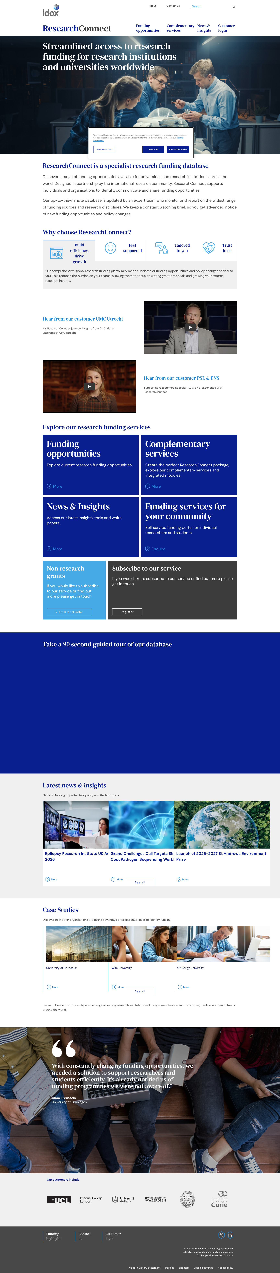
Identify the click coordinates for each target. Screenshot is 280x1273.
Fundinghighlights (54, 1236)
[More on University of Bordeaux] (51, 988)
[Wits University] (158, 944)
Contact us (85, 1236)
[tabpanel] (140, 277)
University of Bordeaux (61, 968)
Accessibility (225, 1267)
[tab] (69, 253)
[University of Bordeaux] (92, 944)
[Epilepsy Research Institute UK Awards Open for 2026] (91, 825)
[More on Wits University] (117, 988)
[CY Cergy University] (223, 944)
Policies (169, 1267)
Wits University (122, 968)
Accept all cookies (178, 149)
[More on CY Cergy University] (182, 988)
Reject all (153, 149)
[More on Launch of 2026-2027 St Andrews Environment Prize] (181, 880)
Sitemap (184, 1267)
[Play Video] (190, 327)
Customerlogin (113, 1236)
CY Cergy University (190, 968)
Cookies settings (203, 1267)
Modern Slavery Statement (144, 1267)
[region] (141, 143)
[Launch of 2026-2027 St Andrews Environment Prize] (222, 825)
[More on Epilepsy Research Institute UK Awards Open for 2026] (50, 880)
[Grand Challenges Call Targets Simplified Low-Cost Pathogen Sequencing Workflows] (156, 825)
